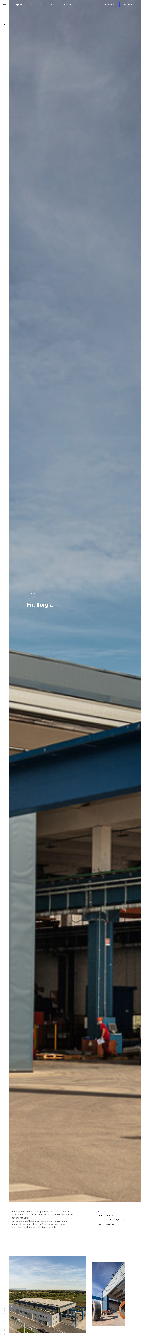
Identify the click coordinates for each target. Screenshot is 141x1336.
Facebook (4, 1311)
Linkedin (4, 1321)
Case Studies (53, 4)
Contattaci (128, 4)
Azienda (32, 4)
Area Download (109, 4)
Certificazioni (66, 4)
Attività (42, 4)
